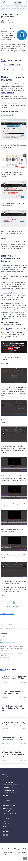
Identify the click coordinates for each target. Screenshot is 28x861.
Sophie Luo (5, 728)
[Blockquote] (11, 629)
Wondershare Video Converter (10, 289)
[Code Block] (13, 629)
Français (18, 849)
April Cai (4, 760)
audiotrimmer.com (12, 111)
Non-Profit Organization (9, 813)
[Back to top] (25, 858)
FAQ (4, 779)
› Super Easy (5, 831)
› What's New (5, 823)
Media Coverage (7, 808)
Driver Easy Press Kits (9, 811)
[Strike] (6, 629)
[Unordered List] (9, 629)
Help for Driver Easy (8, 782)
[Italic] (3, 629)
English (4, 849)
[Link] (14, 629)
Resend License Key (8, 790)
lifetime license (8, 297)
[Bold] (1, 629)
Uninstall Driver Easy (8, 793)
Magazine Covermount (9, 805)
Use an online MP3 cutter (12, 64)
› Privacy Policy (6, 829)
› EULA (4, 826)
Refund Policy (6, 795)
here (7, 328)
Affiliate (5, 803)
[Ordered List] (8, 629)
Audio (3, 595)
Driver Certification (8, 787)
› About (4, 821)
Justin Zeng (7, 21)
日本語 (24, 849)
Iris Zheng (4, 714)
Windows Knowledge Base (10, 785)
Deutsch (11, 849)
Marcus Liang (5, 743)
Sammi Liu (4, 682)
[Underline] (4, 629)
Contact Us (6, 777)
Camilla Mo (5, 697)
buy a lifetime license (10, 337)
